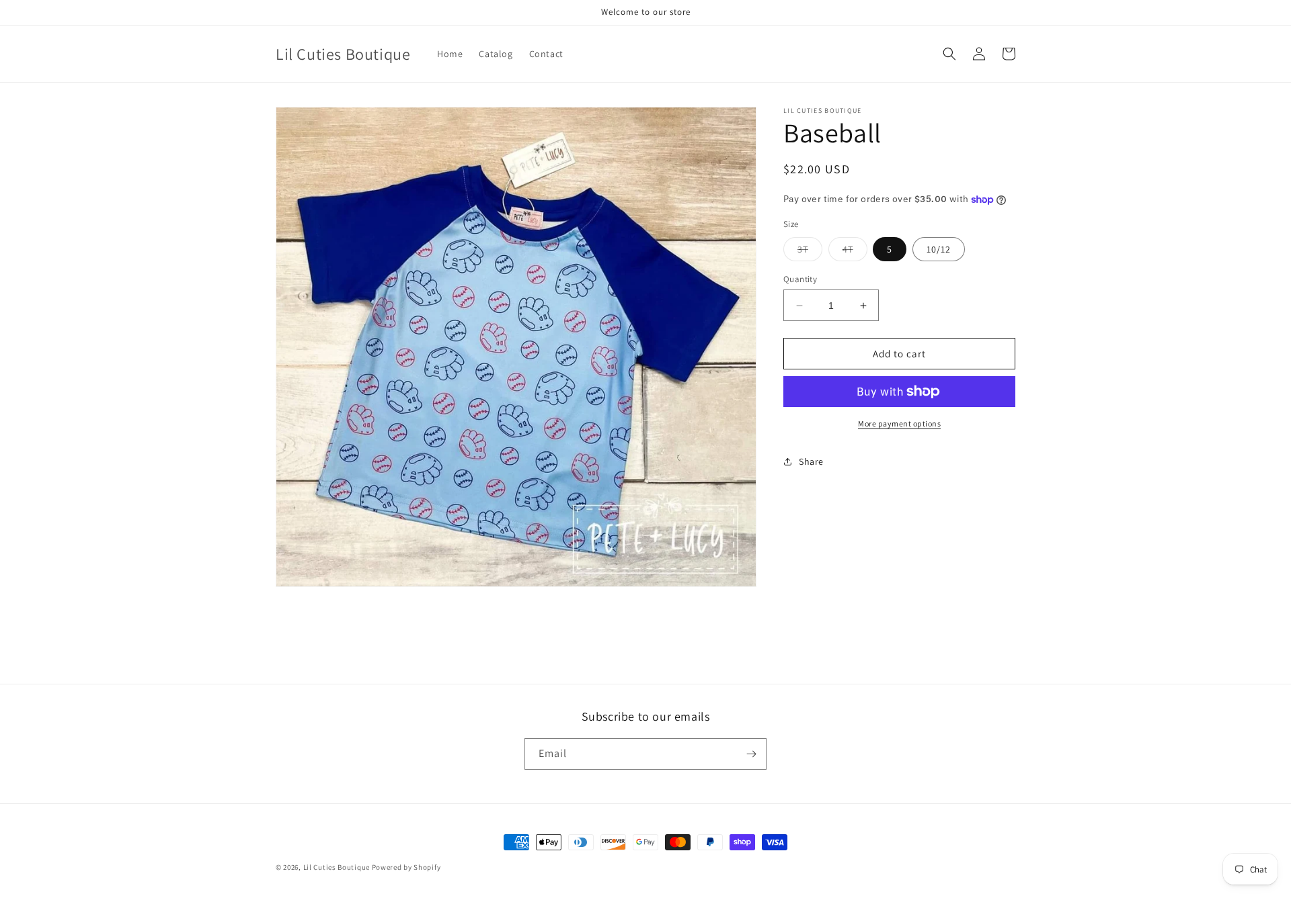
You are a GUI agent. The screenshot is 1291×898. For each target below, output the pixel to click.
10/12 (939, 249)
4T (855, 251)
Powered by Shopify (406, 867)
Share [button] (811, 461)
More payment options (899, 423)
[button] (949, 54)
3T (809, 251)
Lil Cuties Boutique (337, 867)
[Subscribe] (751, 754)
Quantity (800, 279)
